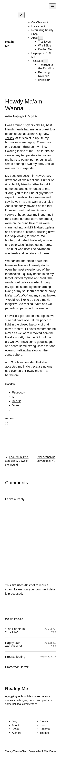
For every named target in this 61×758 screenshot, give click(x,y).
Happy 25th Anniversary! (13, 644)
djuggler (20, 116)
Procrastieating (15, 656)
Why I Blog (44, 45)
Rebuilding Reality (42, 30)
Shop (34, 33)
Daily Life (32, 116)
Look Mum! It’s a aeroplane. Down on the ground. (17, 460)
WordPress (50, 751)
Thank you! (44, 41)
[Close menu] (21, 15)
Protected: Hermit (16, 667)
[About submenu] (40, 38)
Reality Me (16, 688)
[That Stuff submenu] (45, 61)
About (34, 37)
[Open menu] (52, 6)
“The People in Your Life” (15, 630)
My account (38, 26)
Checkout (42, 22)
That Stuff (37, 60)
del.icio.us (44, 79)
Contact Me (45, 49)
